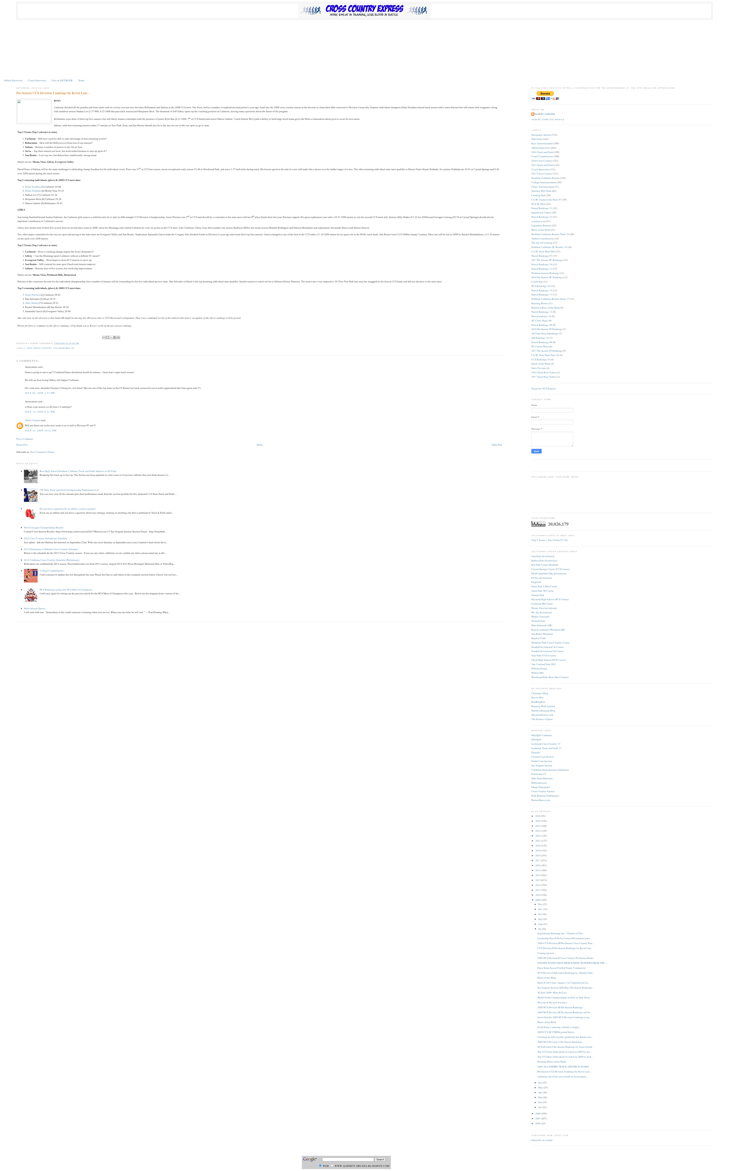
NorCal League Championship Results (43, 527)
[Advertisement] (364, 48)
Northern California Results (545, 178)
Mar (540, 1097)
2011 (538, 890)
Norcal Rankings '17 (541, 294)
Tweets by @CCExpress (543, 388)
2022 (538, 835)
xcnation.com (538, 221)
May (541, 1087)
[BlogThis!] (108, 337)
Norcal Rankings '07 (541, 255)
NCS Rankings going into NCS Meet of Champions (66, 589)
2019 (538, 850)
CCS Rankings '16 (540, 359)
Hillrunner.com (539, 782)
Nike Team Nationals (542, 778)
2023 (538, 830)
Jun (540, 1082)
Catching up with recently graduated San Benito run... (565, 1037)
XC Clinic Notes (539, 320)
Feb (540, 1102)
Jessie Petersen (32, 294)
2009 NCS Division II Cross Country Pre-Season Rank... (566, 958)
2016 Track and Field (542, 152)
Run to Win (537, 697)
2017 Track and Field (542, 165)
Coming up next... (546, 953)
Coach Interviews (37, 80)
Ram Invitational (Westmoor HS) (548, 629)
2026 (538, 816)
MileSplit (536, 739)
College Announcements (544, 182)
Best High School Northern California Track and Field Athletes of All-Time (78, 471)
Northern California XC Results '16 (549, 247)
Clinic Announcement (542, 186)
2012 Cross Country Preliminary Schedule (45, 538)
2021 (538, 840)
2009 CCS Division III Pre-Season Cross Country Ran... (565, 943)
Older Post (497, 444)
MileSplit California (541, 735)
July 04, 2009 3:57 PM (40, 393)
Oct (540, 914)
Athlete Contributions (542, 238)
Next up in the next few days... (552, 1002)
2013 (538, 880)
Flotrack (535, 752)
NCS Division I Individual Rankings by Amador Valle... (565, 972)
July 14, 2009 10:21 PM (41, 430)
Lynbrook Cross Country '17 (545, 743)
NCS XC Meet (538, 204)
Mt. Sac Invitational (541, 612)
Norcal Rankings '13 (541, 268)
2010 (538, 895)
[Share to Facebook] (115, 337)
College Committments (52, 570)
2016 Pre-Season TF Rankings (546, 329)
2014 (538, 875)
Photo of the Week (540, 229)
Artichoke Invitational (542, 556)
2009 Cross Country (39, 348)
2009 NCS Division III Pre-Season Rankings (560, 1007)
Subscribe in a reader (542, 1140)
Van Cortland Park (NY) (543, 664)
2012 (538, 885)
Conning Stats (538, 195)
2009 (538, 900)
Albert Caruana (32, 420)
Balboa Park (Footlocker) (544, 560)
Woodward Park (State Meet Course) (549, 677)
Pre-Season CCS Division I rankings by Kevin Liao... (53, 93)
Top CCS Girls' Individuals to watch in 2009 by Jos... (564, 1051)
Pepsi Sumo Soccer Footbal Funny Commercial (561, 968)
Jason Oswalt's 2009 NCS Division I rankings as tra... (564, 1017)
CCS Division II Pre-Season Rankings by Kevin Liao (564, 948)
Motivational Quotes (34, 608)
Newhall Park (538, 621)
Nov (540, 909)
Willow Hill (537, 672)
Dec (540, 904)
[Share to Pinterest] (118, 337)
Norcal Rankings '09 (541, 325)
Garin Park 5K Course (542, 590)
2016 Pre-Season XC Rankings (547, 277)
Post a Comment (24, 439)
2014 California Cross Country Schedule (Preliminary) (52, 560)
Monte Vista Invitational (544, 608)
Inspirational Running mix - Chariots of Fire (560, 933)
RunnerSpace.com (540, 800)
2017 (538, 860)
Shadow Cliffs (538, 638)
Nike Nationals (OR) (541, 625)
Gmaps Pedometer (540, 787)
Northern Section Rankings (545, 273)
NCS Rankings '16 (540, 286)
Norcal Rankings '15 (541, 311)
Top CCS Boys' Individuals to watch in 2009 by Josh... (565, 1056)
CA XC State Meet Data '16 (545, 355)
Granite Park (537, 595)
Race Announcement (542, 143)
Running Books (539, 303)
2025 (538, 821)
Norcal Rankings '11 (541, 208)
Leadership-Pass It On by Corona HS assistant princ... (564, 938)
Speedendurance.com (542, 714)
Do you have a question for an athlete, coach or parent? (68, 508)
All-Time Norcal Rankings (544, 333)
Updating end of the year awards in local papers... (562, 1076)
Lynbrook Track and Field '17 (546, 748)
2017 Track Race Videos (543, 376)
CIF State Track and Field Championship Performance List (69, 490)
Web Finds (536, 139)
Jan (540, 1107)
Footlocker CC (539, 774)
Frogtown (536, 582)
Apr (540, 1092)
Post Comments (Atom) (42, 452)
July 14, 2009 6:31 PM (40, 411)
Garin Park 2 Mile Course (544, 586)
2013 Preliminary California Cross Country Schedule (51, 549)
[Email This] (104, 337)
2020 (538, 845)
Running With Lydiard (543, 706)
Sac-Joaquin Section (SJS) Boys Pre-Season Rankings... (565, 987)
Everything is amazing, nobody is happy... (559, 1027)
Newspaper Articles (541, 135)
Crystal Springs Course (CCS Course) (550, 569)
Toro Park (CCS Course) (543, 655)
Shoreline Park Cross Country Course (550, 642)
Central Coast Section (542, 756)
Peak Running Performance (545, 795)
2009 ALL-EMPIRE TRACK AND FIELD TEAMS (563, 1066)
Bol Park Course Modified (544, 564)
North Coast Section (541, 761)
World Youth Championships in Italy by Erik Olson (563, 997)
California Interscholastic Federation (550, 769)
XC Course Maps (540, 346)
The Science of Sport (542, 719)
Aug (540, 924)
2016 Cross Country (541, 160)
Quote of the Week (540, 363)
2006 (538, 1123)
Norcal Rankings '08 (541, 342)
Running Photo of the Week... (552, 1061)
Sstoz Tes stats (538, 368)
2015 (538, 870)
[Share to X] (111, 337)
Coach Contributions (542, 156)
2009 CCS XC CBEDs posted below (555, 1032)
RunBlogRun (538, 702)
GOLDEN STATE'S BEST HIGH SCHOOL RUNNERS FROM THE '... (572, 963)
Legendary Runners (541, 225)
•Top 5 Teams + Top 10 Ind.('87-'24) (549, 540)
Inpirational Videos (541, 212)
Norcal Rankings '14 (541, 290)
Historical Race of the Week (545, 307)
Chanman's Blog (539, 693)
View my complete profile (547, 119)
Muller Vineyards (540, 616)
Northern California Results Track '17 (550, 299)
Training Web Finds (541, 191)
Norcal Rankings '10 (541, 264)
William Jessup (539, 668)
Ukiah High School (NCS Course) (548, 660)
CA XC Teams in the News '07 (546, 199)
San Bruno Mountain (542, 634)
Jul (540, 929)
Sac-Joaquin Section (541, 765)
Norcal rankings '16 (541, 316)
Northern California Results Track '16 (550, 234)
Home (81, 80)
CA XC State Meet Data (543, 251)
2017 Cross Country (541, 173)
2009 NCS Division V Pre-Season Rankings (559, 1042)
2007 (538, 1118)
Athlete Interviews (13, 80)
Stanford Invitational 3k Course (547, 647)
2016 (538, 865)
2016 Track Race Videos (543, 372)
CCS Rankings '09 (63, 348)
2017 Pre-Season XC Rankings (547, 260)
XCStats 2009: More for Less (552, 992)
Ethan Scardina (33, 186)
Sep (540, 919)
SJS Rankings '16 (540, 338)
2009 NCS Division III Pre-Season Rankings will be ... (565, 1012)
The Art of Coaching (541, 242)
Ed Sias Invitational (541, 578)
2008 (538, 1113)
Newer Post (22, 444)
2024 (538, 826)
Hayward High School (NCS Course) (550, 599)
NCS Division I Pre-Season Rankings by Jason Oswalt (564, 1047)
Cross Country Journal (542, 791)
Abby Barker (31, 303)
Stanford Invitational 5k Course (547, 651)
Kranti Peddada (33, 190)
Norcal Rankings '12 (541, 217)
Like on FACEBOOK (62, 80)
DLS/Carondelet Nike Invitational (548, 573)
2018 (538, 855)
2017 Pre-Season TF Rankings (546, 350)
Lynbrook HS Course (542, 603)
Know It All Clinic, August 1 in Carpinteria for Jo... (563, 982)
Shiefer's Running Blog (543, 710)
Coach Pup (537, 281)
